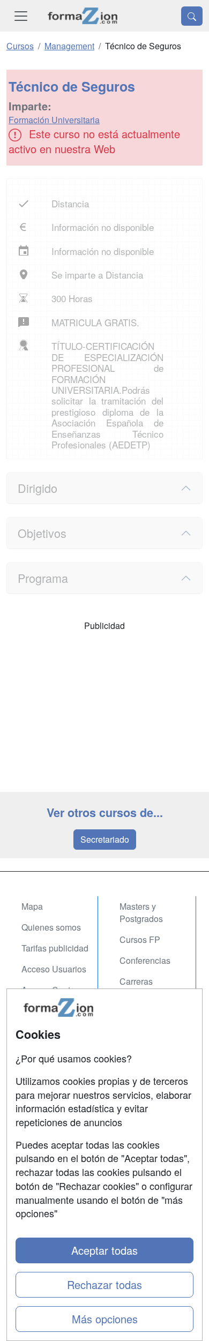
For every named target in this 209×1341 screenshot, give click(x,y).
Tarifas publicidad (54, 948)
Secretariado (104, 839)
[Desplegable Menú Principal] (20, 15)
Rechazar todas (104, 1284)
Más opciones (105, 1319)
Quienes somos (51, 927)
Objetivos (42, 533)
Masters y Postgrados (141, 912)
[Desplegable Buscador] (192, 16)
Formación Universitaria (54, 120)
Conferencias (145, 960)
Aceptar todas (104, 1250)
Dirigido (37, 488)
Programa (43, 578)
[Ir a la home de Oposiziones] (83, 15)
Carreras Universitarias (146, 987)
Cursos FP (140, 939)
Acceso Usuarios (53, 969)
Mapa (32, 906)
